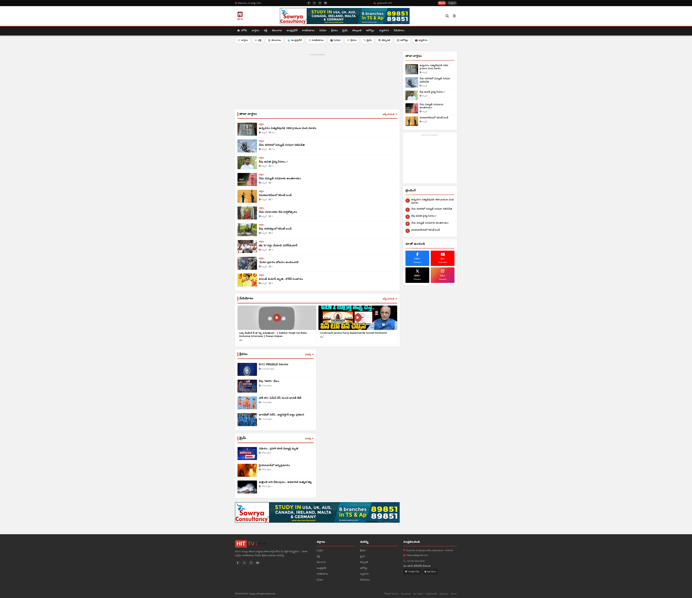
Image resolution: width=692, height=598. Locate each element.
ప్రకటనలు (444, 594)
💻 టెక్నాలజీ (384, 40)
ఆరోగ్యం (370, 30)
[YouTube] (257, 563)
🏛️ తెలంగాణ (274, 40)
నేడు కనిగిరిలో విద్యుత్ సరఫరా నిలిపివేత (435, 80)
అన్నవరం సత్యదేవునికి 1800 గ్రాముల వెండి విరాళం (434, 67)
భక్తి (265, 30)
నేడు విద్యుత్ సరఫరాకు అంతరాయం (431, 106)
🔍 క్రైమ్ (367, 40)
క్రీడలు (334, 30)
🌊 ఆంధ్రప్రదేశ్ (294, 40)
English (452, 3)
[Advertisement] (317, 82)
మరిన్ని (308, 354)
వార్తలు (255, 30)
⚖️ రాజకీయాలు (316, 40)
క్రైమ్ (345, 30)
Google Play (413, 571)
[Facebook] (237, 563)
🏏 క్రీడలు (352, 40)
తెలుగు (442, 3)
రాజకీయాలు (308, 30)
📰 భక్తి (257, 40)
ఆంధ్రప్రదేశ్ (292, 30)
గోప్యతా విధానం (391, 594)
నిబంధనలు (406, 594)
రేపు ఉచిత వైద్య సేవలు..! (432, 92)
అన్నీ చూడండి (388, 114)
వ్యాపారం (384, 30)
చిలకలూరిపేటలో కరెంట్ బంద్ (434, 117)
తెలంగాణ (277, 30)
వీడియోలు (399, 30)
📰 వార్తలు (243, 40)
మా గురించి (418, 594)
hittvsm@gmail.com (417, 555)
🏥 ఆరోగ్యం (402, 40)
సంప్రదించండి (431, 594)
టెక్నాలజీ (356, 30)
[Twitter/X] (244, 563)
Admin (454, 594)
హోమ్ (243, 30)
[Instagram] (251, 563)
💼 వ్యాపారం (421, 40)
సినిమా (323, 30)
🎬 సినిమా (335, 40)
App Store (431, 571)
